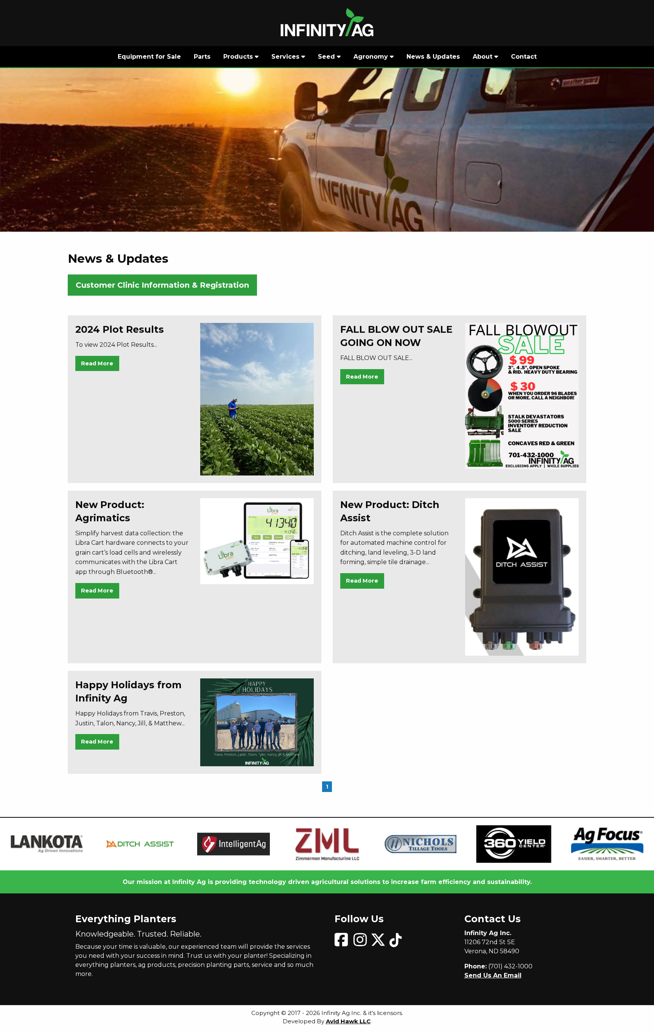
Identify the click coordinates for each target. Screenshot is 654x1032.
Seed (327, 56)
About (483, 56)
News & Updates (433, 56)
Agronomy (371, 56)
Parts (202, 56)
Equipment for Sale (149, 56)
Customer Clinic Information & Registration (162, 285)
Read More (97, 363)
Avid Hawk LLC (348, 1021)
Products (239, 56)
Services (286, 56)
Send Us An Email (493, 975)
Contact (524, 56)
